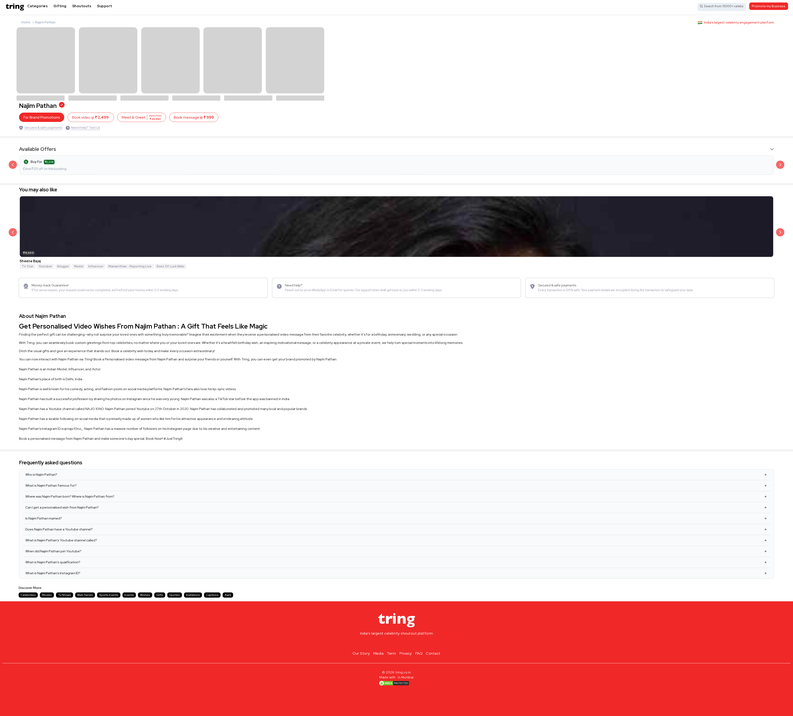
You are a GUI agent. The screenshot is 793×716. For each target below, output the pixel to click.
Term (391, 653)
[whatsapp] (409, 643)
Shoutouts (81, 6)
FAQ (419, 653)
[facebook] (390, 643)
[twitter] (396, 643)
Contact (433, 653)
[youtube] (403, 643)
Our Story (361, 653)
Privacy (405, 653)
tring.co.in (403, 672)
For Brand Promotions (41, 117)
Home (25, 22)
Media (378, 653)
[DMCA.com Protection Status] (394, 683)
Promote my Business (769, 6)
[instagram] (383, 643)
